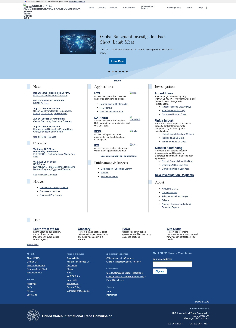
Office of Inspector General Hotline (123, 261)
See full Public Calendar (45, 174)
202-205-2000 (174, 323)
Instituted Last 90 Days (173, 137)
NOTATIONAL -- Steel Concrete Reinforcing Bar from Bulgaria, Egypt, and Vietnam (54, 168)
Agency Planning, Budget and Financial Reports (176, 205)
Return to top (33, 244)
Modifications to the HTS (111, 111)
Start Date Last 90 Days (173, 110)
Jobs (108, 291)
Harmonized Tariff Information (114, 103)
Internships (111, 294)
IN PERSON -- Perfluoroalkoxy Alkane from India (54, 155)
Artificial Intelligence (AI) (78, 261)
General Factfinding (168, 148)
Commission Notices (50, 191)
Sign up (160, 271)
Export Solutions (114, 280)
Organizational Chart (37, 269)
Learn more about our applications (119, 155)
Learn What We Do (46, 229)
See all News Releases (44, 136)
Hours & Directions (36, 265)
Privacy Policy (73, 287)
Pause (117, 80)
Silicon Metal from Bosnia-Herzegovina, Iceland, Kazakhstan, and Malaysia (52, 112)
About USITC (33, 258)
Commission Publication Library (116, 168)
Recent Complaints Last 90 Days (178, 133)
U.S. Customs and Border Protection (123, 272)
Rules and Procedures (51, 195)
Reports (104, 172)
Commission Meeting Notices (54, 187)
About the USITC (170, 188)
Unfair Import (164, 120)
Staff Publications (109, 176)
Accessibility (73, 258)
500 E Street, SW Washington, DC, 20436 (196, 317)
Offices (165, 200)
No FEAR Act (73, 276)
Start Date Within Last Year (175, 164)
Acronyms (31, 283)
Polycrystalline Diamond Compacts (50, 95)
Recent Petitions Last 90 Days (176, 106)
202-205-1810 (200, 323)
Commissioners (169, 192)
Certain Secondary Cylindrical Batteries (52, 121)
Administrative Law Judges (175, 196)
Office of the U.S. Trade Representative (125, 276)
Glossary (84, 229)
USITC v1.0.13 (202, 301)
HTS (97, 93)
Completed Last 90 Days (174, 114)
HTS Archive (106, 107)
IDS (96, 145)
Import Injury (164, 93)
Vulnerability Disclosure (78, 290)
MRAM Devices (40, 103)
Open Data (72, 279)
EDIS (97, 131)
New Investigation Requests (174, 175)
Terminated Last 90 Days (174, 141)
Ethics (70, 269)
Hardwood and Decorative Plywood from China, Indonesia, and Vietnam (53, 130)
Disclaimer (72, 265)
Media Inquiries (34, 272)
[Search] (210, 8)
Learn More (117, 61)
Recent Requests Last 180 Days (177, 161)
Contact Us (32, 261)
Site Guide (174, 229)
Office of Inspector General (119, 258)
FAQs (126, 229)
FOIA (69, 272)
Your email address (162, 258)
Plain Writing (73, 283)
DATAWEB (101, 118)
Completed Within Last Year (175, 168)
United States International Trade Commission (56, 7)
